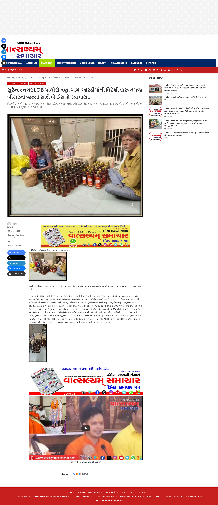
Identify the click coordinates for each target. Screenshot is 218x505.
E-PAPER (151, 63)
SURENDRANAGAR (37, 83)
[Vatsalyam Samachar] (23, 49)
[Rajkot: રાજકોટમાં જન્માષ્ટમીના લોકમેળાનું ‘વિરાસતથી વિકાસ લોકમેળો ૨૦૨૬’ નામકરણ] (155, 136)
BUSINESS (136, 63)
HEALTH (102, 63)
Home (11, 78)
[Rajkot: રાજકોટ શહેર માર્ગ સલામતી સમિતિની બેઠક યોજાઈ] (155, 100)
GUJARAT (46, 63)
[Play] (85, 428)
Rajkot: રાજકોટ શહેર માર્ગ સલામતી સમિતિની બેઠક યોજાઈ (185, 97)
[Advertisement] (75, 17)
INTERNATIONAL (13, 63)
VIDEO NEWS (87, 63)
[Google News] (81, 474)
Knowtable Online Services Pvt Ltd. (138, 492)
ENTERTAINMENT (66, 63)
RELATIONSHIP (119, 63)
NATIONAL (31, 63)
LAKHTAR (23, 83)
